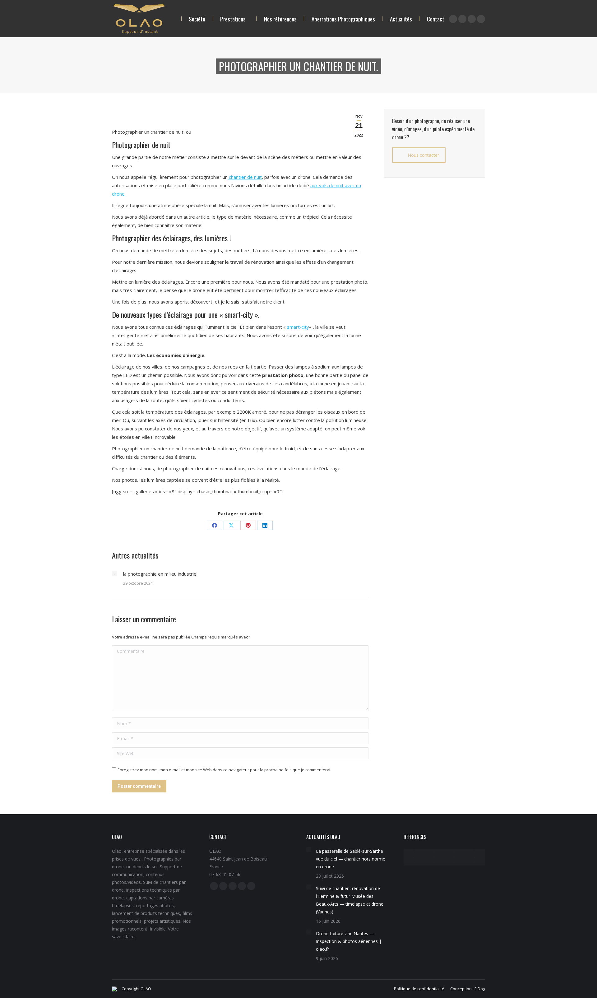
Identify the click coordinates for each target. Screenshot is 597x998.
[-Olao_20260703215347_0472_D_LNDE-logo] (414, 863)
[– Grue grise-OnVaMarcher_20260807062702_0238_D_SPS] (434, 851)
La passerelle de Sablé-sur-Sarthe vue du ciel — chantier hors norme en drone (350, 859)
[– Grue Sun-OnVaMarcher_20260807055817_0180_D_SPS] (414, 851)
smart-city (298, 327)
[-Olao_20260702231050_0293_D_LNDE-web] (434, 857)
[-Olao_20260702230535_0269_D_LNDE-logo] (454, 863)
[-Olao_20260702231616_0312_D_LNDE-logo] (434, 863)
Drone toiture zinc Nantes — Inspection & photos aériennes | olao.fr (349, 941)
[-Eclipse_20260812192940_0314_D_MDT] (475, 851)
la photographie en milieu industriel (160, 574)
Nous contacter (423, 155)
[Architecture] (475, 863)
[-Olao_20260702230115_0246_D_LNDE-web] (454, 857)
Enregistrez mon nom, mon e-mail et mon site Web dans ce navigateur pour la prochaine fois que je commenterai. (224, 770)
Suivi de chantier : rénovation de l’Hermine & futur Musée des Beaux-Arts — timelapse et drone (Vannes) (349, 900)
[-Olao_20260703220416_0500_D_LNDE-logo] (475, 857)
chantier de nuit (245, 177)
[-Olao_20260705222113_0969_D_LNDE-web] (414, 857)
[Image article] (114, 573)
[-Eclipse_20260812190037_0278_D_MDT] (454, 851)
